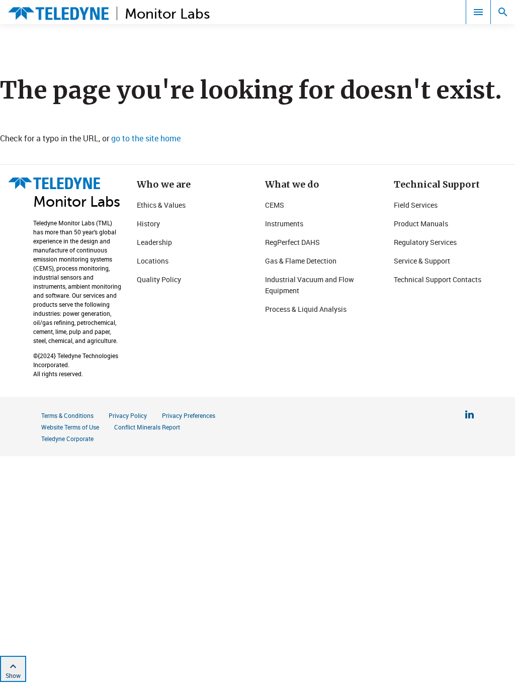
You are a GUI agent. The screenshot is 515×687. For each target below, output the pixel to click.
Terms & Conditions (67, 415)
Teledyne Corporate (67, 439)
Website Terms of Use (70, 427)
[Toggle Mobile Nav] (478, 12)
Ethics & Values (161, 205)
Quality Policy (159, 279)
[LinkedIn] (469, 415)
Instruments (284, 223)
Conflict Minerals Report (147, 427)
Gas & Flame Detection (300, 261)
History (148, 223)
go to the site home (146, 138)
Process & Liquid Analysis (306, 309)
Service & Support (422, 261)
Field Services (416, 205)
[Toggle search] (503, 12)
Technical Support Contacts (437, 279)
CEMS (274, 205)
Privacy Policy (128, 415)
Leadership (154, 242)
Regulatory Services (425, 242)
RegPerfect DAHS (292, 242)
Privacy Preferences (188, 415)
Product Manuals (421, 223)
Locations (152, 261)
